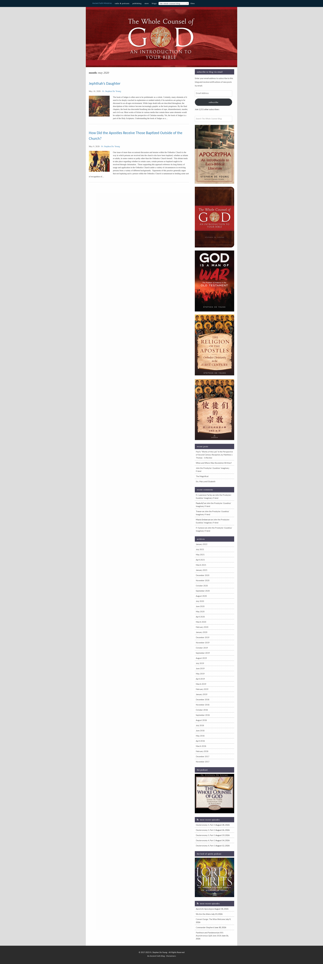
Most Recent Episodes (210, 819)
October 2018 (202, 710)
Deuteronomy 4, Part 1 (205, 845)
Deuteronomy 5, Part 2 (205, 830)
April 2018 (200, 741)
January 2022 (201, 544)
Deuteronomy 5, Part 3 (205, 825)
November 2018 (202, 705)
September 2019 (203, 653)
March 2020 (201, 622)
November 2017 (202, 761)
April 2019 (200, 679)
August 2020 (201, 596)
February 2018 (202, 751)
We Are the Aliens (203, 914)
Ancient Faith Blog (157, 956)
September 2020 (203, 591)
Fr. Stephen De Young (111, 91)
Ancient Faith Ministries (102, 3)
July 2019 (200, 663)
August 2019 (201, 658)
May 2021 (200, 554)
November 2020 (202, 580)
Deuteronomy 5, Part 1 (205, 835)
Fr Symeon (200, 528)
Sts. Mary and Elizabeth (205, 481)
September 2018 (203, 715)
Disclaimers (171, 956)
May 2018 (200, 736)
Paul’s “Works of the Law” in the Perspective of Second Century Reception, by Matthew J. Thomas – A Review (214, 454)
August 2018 (201, 720)
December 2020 (202, 575)
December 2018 (202, 699)
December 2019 (202, 637)
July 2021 (200, 549)
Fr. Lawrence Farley (204, 495)
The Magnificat (202, 476)
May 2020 (200, 611)
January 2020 (201, 632)
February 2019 (202, 689)
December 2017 (202, 756)
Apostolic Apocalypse (205, 909)
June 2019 (200, 668)
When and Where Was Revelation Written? (214, 463)
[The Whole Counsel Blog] (161, 60)
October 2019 (202, 648)
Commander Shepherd (205, 927)
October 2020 (202, 585)
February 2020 (202, 627)
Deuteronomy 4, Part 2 (205, 840)
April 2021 (200, 560)
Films (192, 3)
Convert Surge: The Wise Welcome (210, 919)
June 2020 (200, 606)
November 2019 (202, 642)
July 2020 (200, 601)
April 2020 (200, 617)
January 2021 (201, 570)
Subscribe (213, 102)
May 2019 (200, 673)
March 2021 (201, 565)
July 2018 (200, 725)
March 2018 (201, 746)
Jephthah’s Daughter (104, 84)
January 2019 (201, 694)
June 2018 (200, 730)
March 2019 (201, 684)
